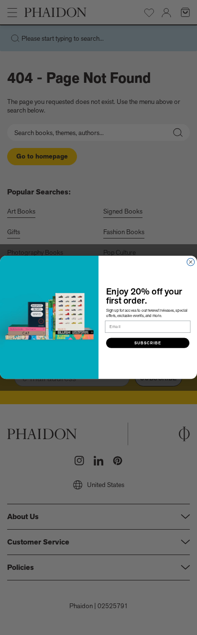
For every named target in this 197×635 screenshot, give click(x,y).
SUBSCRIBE (147, 343)
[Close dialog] (191, 262)
